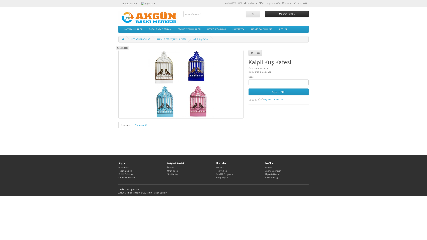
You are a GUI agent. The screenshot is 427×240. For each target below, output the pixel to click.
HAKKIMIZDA (239, 29)
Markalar (220, 167)
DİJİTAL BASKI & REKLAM (160, 29)
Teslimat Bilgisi (125, 171)
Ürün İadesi (172, 171)
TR (127, 189)
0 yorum (268, 99)
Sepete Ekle (122, 47)
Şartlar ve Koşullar (127, 177)
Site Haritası (172, 174)
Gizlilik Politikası (125, 174)
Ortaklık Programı (224, 174)
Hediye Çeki (221, 171)
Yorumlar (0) (141, 125)
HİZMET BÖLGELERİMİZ (262, 29)
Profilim (268, 167)
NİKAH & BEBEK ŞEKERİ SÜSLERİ (171, 39)
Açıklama (125, 125)
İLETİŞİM (283, 29)
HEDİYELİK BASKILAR (216, 29)
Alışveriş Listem (272, 174)
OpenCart (134, 189)
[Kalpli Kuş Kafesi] (181, 84)
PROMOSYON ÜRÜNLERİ (189, 29)
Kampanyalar (222, 177)
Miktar (251, 77)
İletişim (170, 167)
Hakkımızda (123, 167)
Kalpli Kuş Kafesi (200, 39)
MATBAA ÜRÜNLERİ (133, 29)
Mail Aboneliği (271, 177)
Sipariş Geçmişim (273, 171)
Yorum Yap (279, 99)
